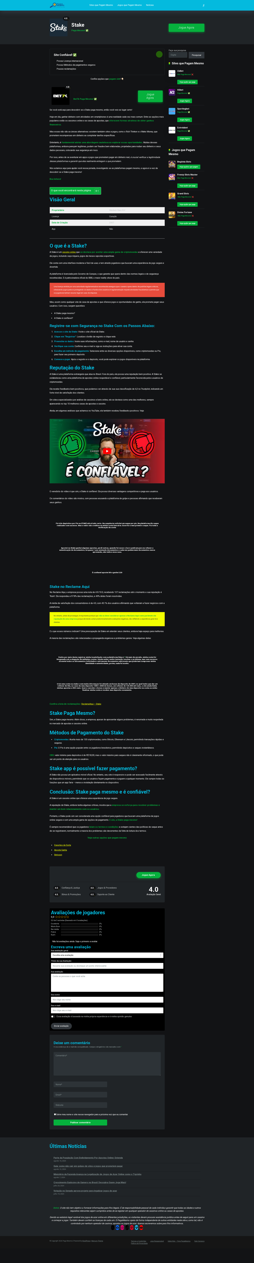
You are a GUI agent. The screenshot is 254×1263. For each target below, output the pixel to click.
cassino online (69, 252)
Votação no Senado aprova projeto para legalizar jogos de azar (85, 1191)
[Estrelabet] (172, 132)
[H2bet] (172, 95)
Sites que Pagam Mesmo (101, 5)
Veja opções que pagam (189, 167)
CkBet (180, 71)
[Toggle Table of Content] (95, 191)
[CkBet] (172, 76)
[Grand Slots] (172, 198)
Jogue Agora (186, 27)
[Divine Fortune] (172, 217)
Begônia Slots (184, 161)
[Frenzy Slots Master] (172, 179)
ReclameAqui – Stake (91, 704)
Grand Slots (183, 193)
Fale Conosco (199, 1241)
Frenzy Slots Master (187, 174)
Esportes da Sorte (62, 845)
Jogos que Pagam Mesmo (129, 5)
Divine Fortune (184, 212)
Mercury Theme (97, 1241)
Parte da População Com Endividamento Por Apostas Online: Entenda (88, 1158)
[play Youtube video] (107, 451)
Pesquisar (196, 55)
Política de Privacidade (139, 1243)
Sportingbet (183, 109)
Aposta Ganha (60, 850)
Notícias (150, 5)
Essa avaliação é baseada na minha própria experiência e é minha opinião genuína (94, 1016)
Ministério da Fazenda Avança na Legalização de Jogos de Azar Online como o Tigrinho (97, 1174)
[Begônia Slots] (172, 167)
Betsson (58, 855)
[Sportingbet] (172, 114)
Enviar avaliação (61, 1026)
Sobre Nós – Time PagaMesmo (179, 1241)
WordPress (86, 1241)
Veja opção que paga (187, 82)
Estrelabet (182, 127)
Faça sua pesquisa (177, 50)
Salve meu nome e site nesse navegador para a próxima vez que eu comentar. (92, 1114)
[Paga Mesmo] (58, 4)
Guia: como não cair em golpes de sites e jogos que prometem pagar (88, 1166)
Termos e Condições (138, 1241)
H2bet (180, 90)
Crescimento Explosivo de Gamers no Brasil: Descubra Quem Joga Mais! (90, 1182)
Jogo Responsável (157, 1241)
